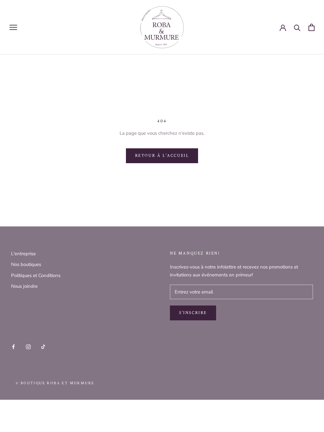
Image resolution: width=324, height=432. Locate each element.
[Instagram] (28, 346)
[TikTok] (43, 346)
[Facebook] (13, 346)
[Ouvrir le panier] (311, 27)
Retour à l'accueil (162, 155)
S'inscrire (193, 313)
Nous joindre (24, 286)
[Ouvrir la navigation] (13, 27)
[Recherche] (297, 27)
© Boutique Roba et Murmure (55, 383)
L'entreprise (23, 253)
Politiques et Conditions (35, 275)
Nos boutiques (26, 264)
